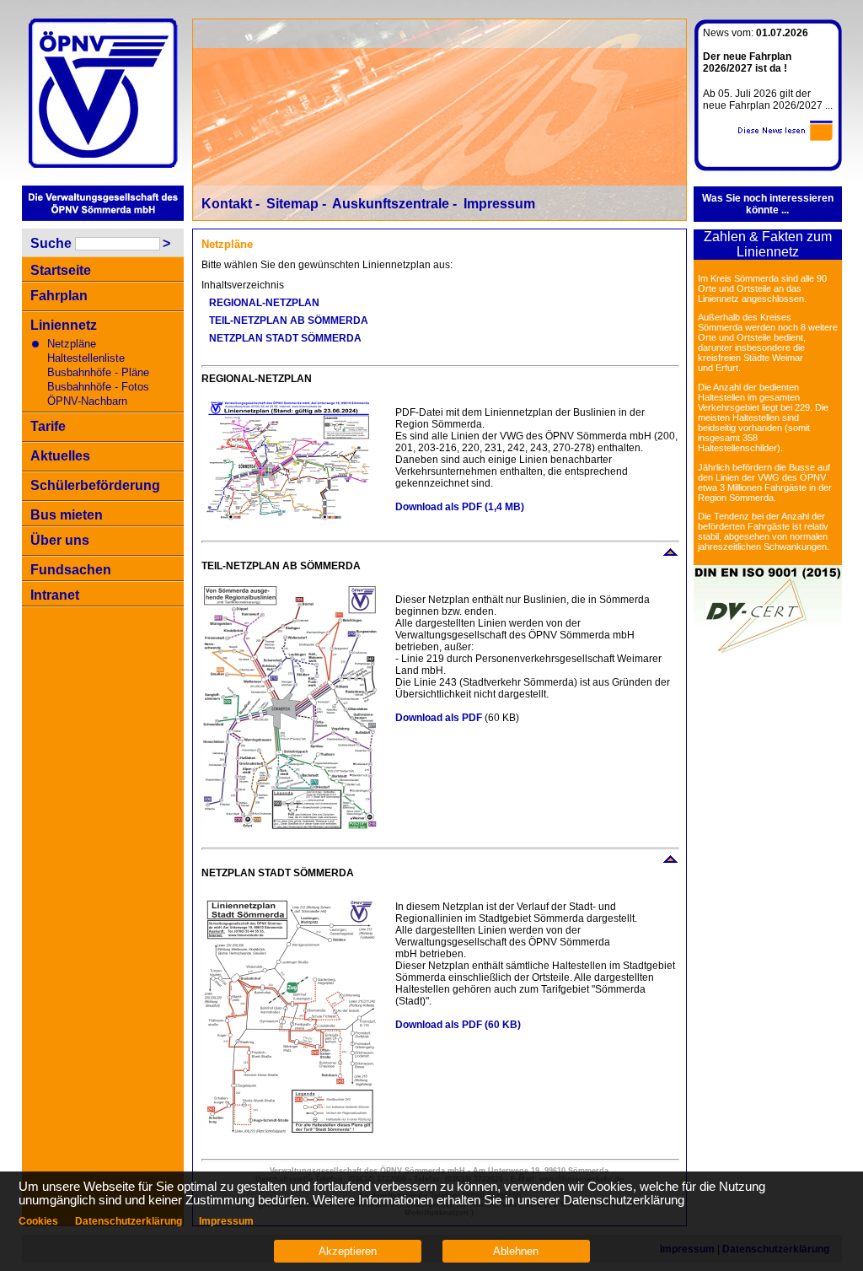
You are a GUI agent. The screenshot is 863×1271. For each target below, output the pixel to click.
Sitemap (292, 204)
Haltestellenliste (86, 358)
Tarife (48, 426)
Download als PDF (438, 718)
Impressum (499, 204)
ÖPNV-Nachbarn (87, 401)
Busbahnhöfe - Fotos (98, 386)
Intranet (54, 595)
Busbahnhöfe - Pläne (98, 372)
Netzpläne (71, 343)
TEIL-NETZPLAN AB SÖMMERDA (288, 320)
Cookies (38, 1221)
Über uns (59, 540)
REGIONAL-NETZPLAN (264, 303)
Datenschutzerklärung (128, 1221)
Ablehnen (516, 1251)
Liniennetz (63, 325)
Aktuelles (60, 456)
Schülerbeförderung (95, 485)
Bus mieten (66, 515)
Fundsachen (70, 570)
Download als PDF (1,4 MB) (461, 507)
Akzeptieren (348, 1251)
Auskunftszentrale (390, 204)
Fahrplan (59, 295)
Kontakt (226, 204)
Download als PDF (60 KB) (459, 1025)
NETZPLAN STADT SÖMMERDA (285, 338)
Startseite (60, 270)
